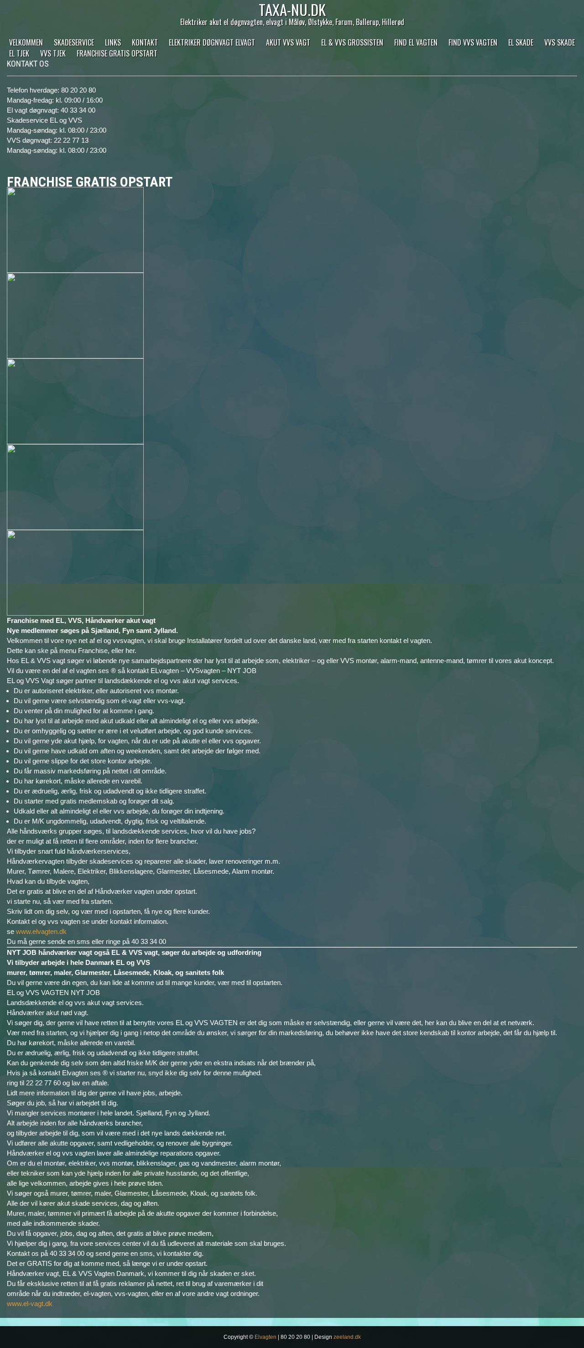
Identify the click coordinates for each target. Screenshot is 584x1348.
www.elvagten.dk (41, 931)
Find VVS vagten (472, 42)
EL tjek (19, 53)
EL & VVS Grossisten (352, 42)
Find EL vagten (416, 42)
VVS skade (559, 42)
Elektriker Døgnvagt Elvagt (212, 42)
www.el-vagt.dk (29, 1303)
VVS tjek (53, 53)
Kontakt (145, 42)
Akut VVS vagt (288, 42)
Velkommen (26, 42)
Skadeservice (74, 42)
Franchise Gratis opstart (117, 53)
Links (113, 42)
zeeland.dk (347, 1337)
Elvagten (265, 1337)
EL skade (520, 42)
